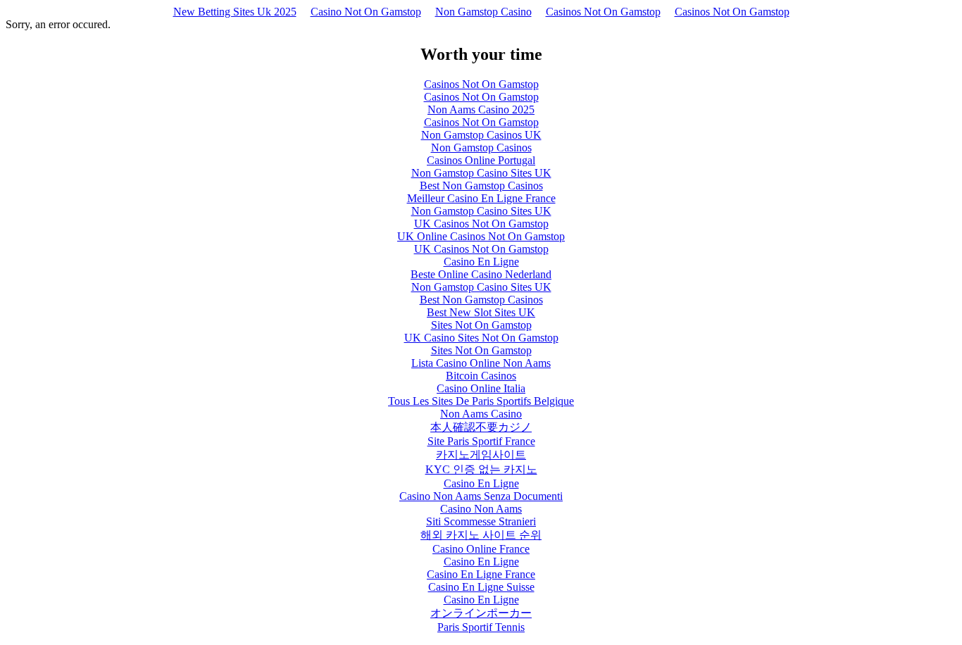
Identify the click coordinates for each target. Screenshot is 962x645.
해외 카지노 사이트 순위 (481, 535)
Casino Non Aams (481, 509)
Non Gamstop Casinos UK (481, 135)
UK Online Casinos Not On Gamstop (481, 236)
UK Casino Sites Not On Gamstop (481, 338)
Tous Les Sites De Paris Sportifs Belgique (481, 401)
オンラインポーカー (481, 613)
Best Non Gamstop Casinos (481, 186)
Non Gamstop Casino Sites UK (481, 173)
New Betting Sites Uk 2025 (234, 12)
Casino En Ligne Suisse (481, 587)
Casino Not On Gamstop (366, 12)
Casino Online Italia (481, 388)
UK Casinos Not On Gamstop (481, 224)
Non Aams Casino (481, 414)
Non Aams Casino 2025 (481, 109)
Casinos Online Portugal (481, 160)
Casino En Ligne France (481, 574)
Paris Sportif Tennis (481, 627)
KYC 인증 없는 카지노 (481, 469)
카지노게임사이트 (481, 455)
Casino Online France (481, 549)
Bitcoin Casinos (481, 376)
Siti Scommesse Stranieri (481, 521)
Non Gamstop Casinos (481, 148)
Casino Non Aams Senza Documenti (481, 496)
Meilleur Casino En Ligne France (481, 198)
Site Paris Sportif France (481, 441)
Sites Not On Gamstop (481, 325)
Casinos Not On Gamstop (603, 12)
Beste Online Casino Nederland (481, 274)
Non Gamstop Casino (483, 12)
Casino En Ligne (481, 262)
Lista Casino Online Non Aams (481, 363)
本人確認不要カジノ (481, 427)
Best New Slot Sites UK (481, 312)
